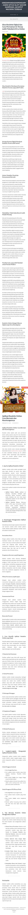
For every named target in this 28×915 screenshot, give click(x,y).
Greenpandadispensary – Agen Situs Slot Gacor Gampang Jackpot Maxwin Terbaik (15, 909)
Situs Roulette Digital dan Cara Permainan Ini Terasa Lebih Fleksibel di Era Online (13, 27)
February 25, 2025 (6, 423)
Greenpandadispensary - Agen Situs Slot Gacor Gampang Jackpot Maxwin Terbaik (14, 6)
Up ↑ (14, 912)
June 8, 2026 (5, 31)
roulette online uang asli (16, 450)
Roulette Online (6, 60)
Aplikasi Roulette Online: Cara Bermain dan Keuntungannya (12, 418)
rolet (3, 91)
